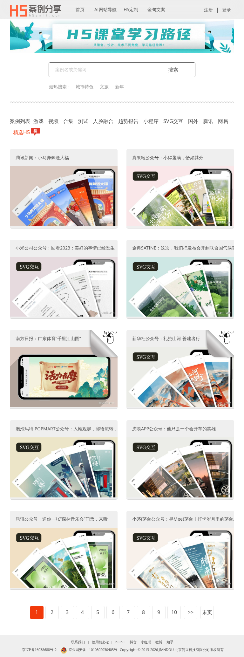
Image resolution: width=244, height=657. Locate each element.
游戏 (38, 121)
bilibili (120, 642)
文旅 (104, 87)
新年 (119, 87)
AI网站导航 (105, 9)
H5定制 (131, 9)
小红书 (146, 642)
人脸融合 (103, 121)
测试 (83, 121)
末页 (207, 612)
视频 (53, 121)
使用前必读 (100, 642)
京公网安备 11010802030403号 (93, 649)
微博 (158, 642)
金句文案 (156, 9)
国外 (193, 121)
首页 (80, 9)
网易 (223, 121)
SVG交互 (173, 121)
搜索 (173, 69)
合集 (68, 121)
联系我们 (78, 642)
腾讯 (208, 121)
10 (174, 612)
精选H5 (21, 132)
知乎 (169, 642)
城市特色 (84, 87)
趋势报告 (128, 121)
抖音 (133, 642)
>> (190, 612)
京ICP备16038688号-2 (39, 649)
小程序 (151, 121)
